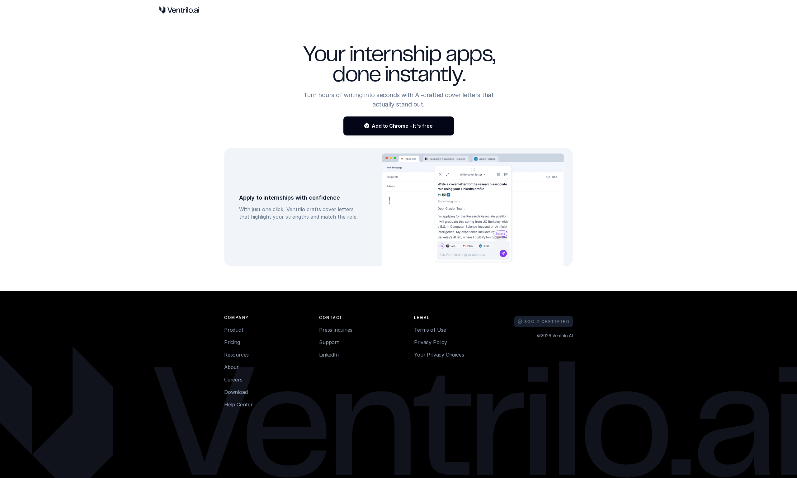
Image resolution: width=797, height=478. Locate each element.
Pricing (232, 342)
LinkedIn (328, 355)
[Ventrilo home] (179, 10)
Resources (236, 355)
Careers (233, 379)
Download (236, 392)
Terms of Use (430, 330)
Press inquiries (335, 330)
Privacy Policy (430, 342)
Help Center (238, 404)
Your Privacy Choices (439, 355)
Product (233, 330)
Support (329, 342)
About (231, 367)
